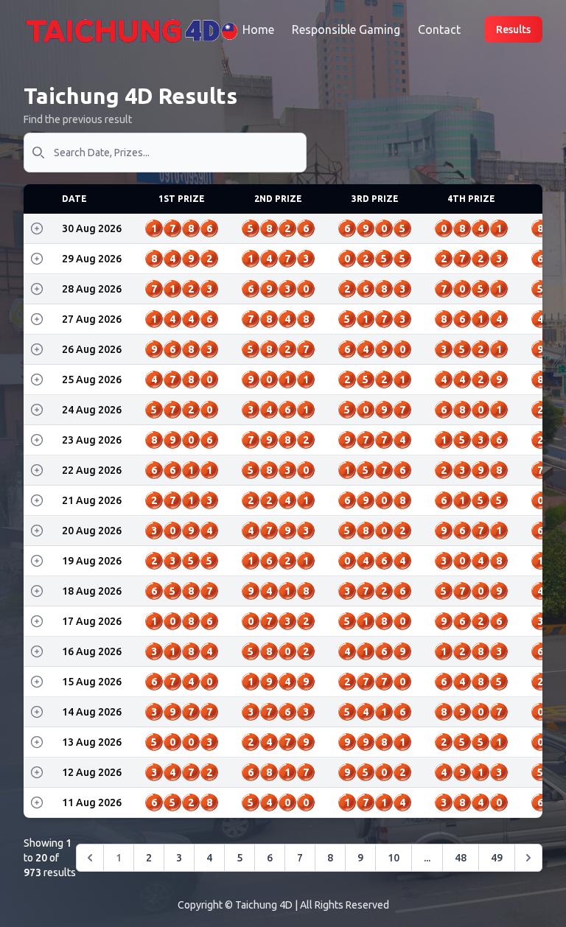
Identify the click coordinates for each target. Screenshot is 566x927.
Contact (439, 29)
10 (393, 858)
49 (497, 858)
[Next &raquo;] (528, 858)
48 (461, 858)
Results (513, 29)
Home (258, 29)
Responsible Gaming (346, 29)
